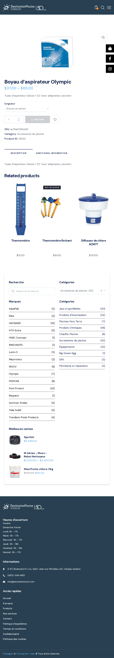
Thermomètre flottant (57, 240)
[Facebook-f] (110, 59)
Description (19, 153)
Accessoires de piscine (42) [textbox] (81, 290)
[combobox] (82, 290)
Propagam (8, 653)
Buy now (39, 119)
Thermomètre (20, 240)
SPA (61, 359)
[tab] (19, 153)
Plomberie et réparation (73, 366)
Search (12, 291)
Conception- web (25, 653)
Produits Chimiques (70, 327)
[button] (55, 119)
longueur (9, 103)
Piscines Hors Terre (70, 321)
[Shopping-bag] (110, 48)
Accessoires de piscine (30, 134)
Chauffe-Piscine (68, 334)
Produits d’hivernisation (72, 315)
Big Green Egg (67, 353)
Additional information (51, 153)
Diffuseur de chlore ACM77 (93, 242)
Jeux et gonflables (69, 308)
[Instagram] (110, 69)
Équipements (67, 346)
